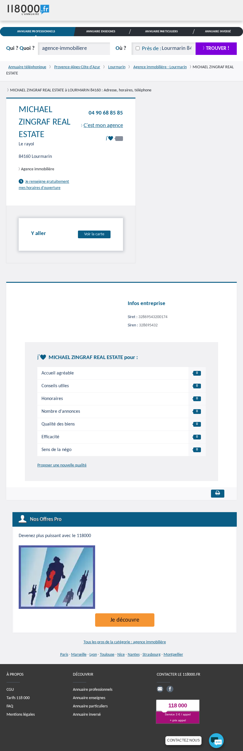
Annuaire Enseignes (101, 31)
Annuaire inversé (87, 714)
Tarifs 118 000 (18, 698)
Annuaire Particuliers (161, 31)
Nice (121, 654)
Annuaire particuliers (90, 706)
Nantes (134, 654)
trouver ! (217, 48)
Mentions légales (21, 714)
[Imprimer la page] (217, 494)
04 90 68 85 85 (106, 113)
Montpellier (173, 654)
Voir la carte (94, 234)
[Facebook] (170, 689)
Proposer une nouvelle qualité (62, 465)
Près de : (151, 49)
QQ (20, 48)
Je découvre (124, 620)
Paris (64, 654)
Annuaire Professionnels (36, 31)
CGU (10, 690)
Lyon (93, 654)
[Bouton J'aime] (114, 138)
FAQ (10, 706)
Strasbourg (152, 654)
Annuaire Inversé (218, 31)
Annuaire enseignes (89, 698)
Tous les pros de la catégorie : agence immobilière (125, 642)
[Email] (160, 689)
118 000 (177, 705)
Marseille (79, 654)
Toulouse (107, 654)
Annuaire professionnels (92, 690)
